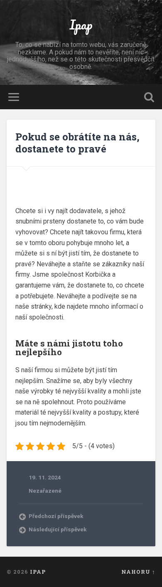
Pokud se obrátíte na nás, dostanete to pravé (77, 142)
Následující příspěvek (58, 529)
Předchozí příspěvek (56, 516)
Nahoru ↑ (138, 571)
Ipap (81, 25)
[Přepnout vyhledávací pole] (149, 97)
